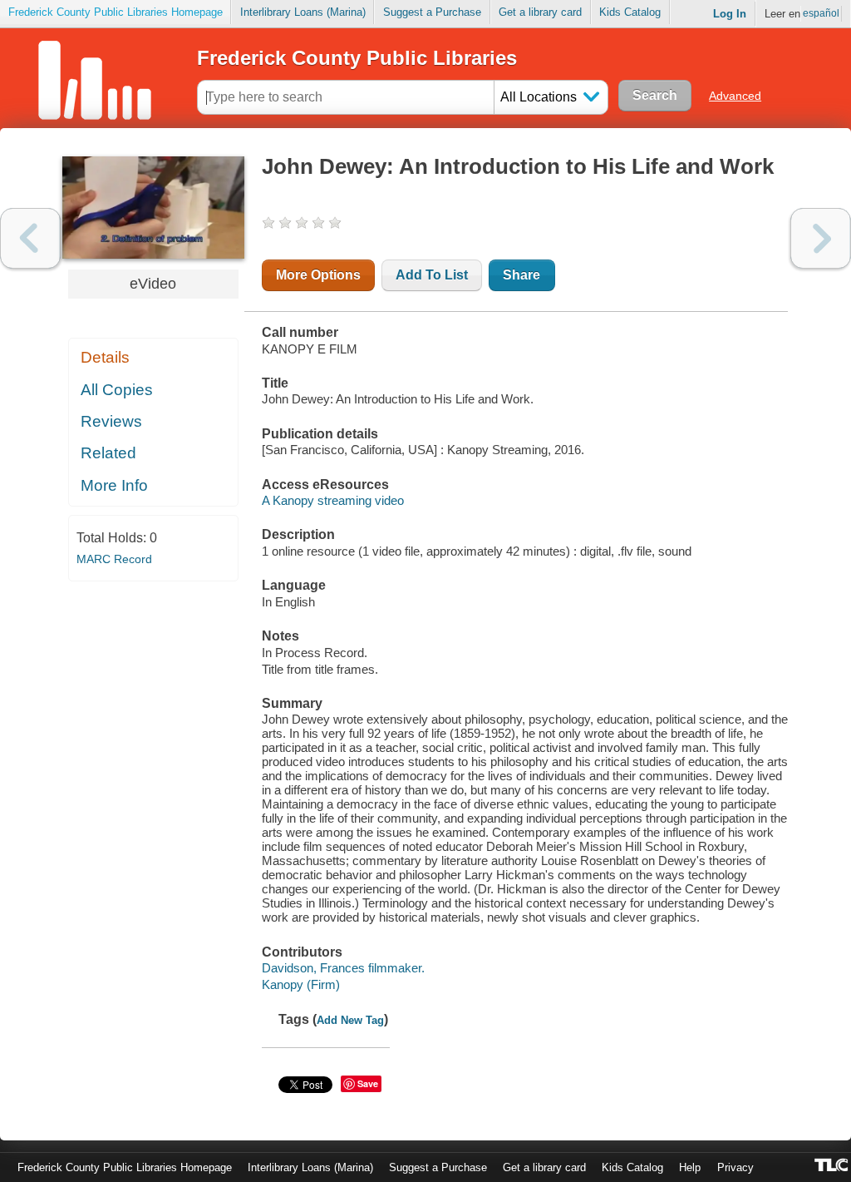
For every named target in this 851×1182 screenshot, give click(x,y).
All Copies (117, 389)
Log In (729, 13)
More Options (318, 275)
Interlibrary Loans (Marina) (303, 12)
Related (108, 453)
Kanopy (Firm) (301, 984)
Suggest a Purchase (432, 12)
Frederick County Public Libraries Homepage (115, 12)
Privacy (735, 1167)
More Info (114, 485)
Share (521, 275)
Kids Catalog (630, 12)
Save (367, 1083)
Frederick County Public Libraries (357, 58)
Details (105, 357)
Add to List (432, 275)
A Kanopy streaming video (333, 500)
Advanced (735, 95)
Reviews (111, 421)
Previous (30, 238)
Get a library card (540, 12)
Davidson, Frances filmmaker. (343, 968)
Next (820, 238)
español (821, 13)
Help (690, 1167)
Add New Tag (350, 1020)
